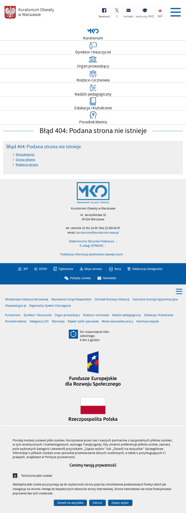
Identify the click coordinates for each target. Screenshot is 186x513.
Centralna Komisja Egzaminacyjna (155, 299)
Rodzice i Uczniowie (96, 315)
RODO (43, 269)
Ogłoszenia (66, 269)
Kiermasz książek (147, 321)
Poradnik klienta (15, 321)
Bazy (118, 269)
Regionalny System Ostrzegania (50, 305)
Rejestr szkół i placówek (83, 321)
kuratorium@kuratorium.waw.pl (97, 233)
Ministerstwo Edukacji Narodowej (26, 299)
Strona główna (25, 160)
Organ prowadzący (67, 315)
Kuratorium (13, 315)
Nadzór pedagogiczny (126, 315)
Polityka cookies (80, 278)
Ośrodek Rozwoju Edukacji (111, 299)
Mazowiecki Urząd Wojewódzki (71, 299)
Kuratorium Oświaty (29, 12)
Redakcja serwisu (27, 165)
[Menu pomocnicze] (179, 291)
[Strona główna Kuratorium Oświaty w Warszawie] (93, 193)
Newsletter (109, 278)
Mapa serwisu (93, 269)
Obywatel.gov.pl (15, 305)
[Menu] (175, 11)
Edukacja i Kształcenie (158, 315)
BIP (25, 269)
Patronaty (58, 321)
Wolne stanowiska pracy (117, 321)
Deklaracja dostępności (147, 269)
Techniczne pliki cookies (36, 475)
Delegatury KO (39, 321)
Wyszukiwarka (25, 154)
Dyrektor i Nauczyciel (37, 315)
